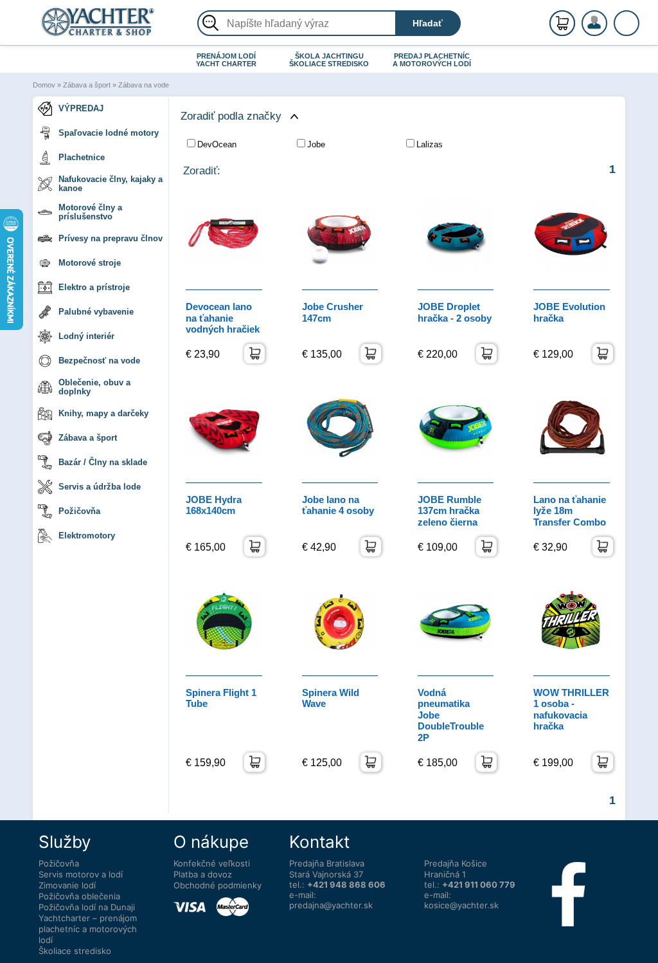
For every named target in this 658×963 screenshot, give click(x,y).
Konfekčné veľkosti (211, 863)
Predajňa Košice (455, 863)
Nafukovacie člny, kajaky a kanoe (110, 183)
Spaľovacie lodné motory (108, 133)
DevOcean (216, 144)
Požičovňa (79, 511)
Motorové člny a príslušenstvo (90, 212)
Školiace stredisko (75, 951)
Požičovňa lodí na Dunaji (87, 907)
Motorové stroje (89, 263)
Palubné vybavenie (96, 311)
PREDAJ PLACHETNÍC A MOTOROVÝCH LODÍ (432, 60)
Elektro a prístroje (94, 287)
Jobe (316, 144)
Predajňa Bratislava (326, 863)
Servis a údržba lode (99, 486)
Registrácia (607, 17)
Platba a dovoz (202, 874)
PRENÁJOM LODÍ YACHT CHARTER (226, 60)
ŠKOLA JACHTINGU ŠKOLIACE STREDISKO (329, 60)
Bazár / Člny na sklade (102, 462)
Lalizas (429, 144)
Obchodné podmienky (217, 885)
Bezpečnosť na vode (99, 360)
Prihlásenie (607, 30)
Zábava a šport (87, 85)
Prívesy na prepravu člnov (110, 238)
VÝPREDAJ (80, 108)
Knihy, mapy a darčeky (103, 413)
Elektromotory (86, 535)
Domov (44, 85)
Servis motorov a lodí (81, 874)
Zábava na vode (143, 85)
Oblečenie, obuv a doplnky (94, 387)
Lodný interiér (86, 336)
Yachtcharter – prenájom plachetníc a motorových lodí (88, 929)
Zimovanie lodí (67, 885)
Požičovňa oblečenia (79, 896)
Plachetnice (81, 157)
